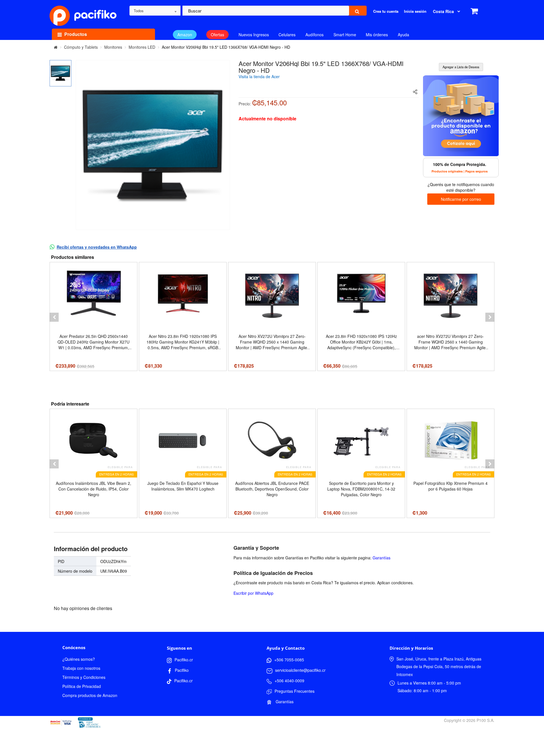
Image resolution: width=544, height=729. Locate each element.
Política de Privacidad (81, 686)
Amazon (184, 34)
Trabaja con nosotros (81, 668)
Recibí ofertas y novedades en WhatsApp (97, 247)
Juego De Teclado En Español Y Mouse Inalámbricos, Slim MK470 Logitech (182, 486)
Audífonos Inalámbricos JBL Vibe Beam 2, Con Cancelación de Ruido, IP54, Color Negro (93, 488)
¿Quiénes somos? (78, 659)
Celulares (287, 34)
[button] (54, 317)
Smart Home (344, 34)
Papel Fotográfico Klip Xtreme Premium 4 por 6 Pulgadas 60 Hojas (450, 486)
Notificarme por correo (461, 199)
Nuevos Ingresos (254, 34)
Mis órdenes (377, 34)
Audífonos (314, 34)
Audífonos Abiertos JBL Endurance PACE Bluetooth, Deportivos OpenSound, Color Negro (272, 488)
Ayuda (403, 34)
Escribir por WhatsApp (253, 593)
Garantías (381, 557)
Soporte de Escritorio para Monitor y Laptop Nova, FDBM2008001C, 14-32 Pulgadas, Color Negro (361, 488)
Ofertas (217, 34)
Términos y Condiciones (83, 677)
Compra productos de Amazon (89, 695)
